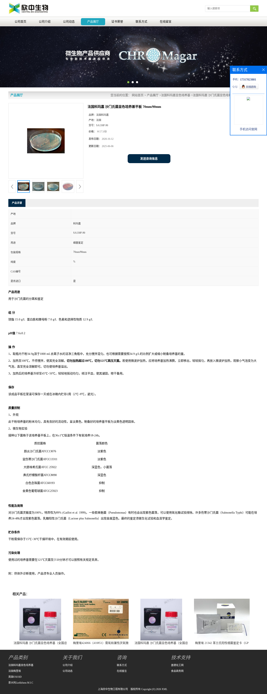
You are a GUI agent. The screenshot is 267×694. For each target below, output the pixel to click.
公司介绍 (44, 21)
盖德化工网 (177, 665)
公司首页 (20, 21)
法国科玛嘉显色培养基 (175, 95)
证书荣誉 (117, 21)
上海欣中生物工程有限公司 (113, 689)
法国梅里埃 (14, 671)
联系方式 (141, 21)
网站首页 (138, 95)
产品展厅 (93, 21)
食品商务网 (177, 671)
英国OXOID (15, 676)
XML (164, 689)
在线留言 (165, 21)
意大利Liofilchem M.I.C (20, 682)
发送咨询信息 (149, 158)
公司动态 (69, 21)
